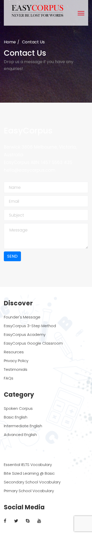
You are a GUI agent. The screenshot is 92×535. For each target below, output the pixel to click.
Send (12, 256)
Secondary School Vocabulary (32, 482)
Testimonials (15, 369)
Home (10, 42)
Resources (14, 352)
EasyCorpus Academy (24, 334)
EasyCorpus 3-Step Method (30, 325)
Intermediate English (23, 426)
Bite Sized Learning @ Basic (29, 473)
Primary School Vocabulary (29, 490)
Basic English (15, 417)
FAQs (8, 378)
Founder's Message (22, 317)
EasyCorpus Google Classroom (33, 343)
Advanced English (20, 434)
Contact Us (33, 42)
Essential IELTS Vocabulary (28, 464)
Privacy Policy (16, 360)
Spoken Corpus (18, 408)
